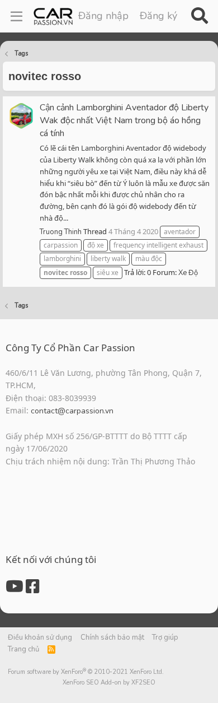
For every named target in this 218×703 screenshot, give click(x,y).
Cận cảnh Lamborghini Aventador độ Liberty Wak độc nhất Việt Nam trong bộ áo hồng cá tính (124, 120)
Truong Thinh (61, 232)
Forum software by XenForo (86, 672)
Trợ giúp (165, 637)
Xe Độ (188, 273)
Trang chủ (23, 649)
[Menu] (16, 16)
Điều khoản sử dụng (40, 637)
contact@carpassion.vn (72, 411)
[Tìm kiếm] (199, 16)
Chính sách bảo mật (112, 637)
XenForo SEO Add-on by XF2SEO (109, 682)
